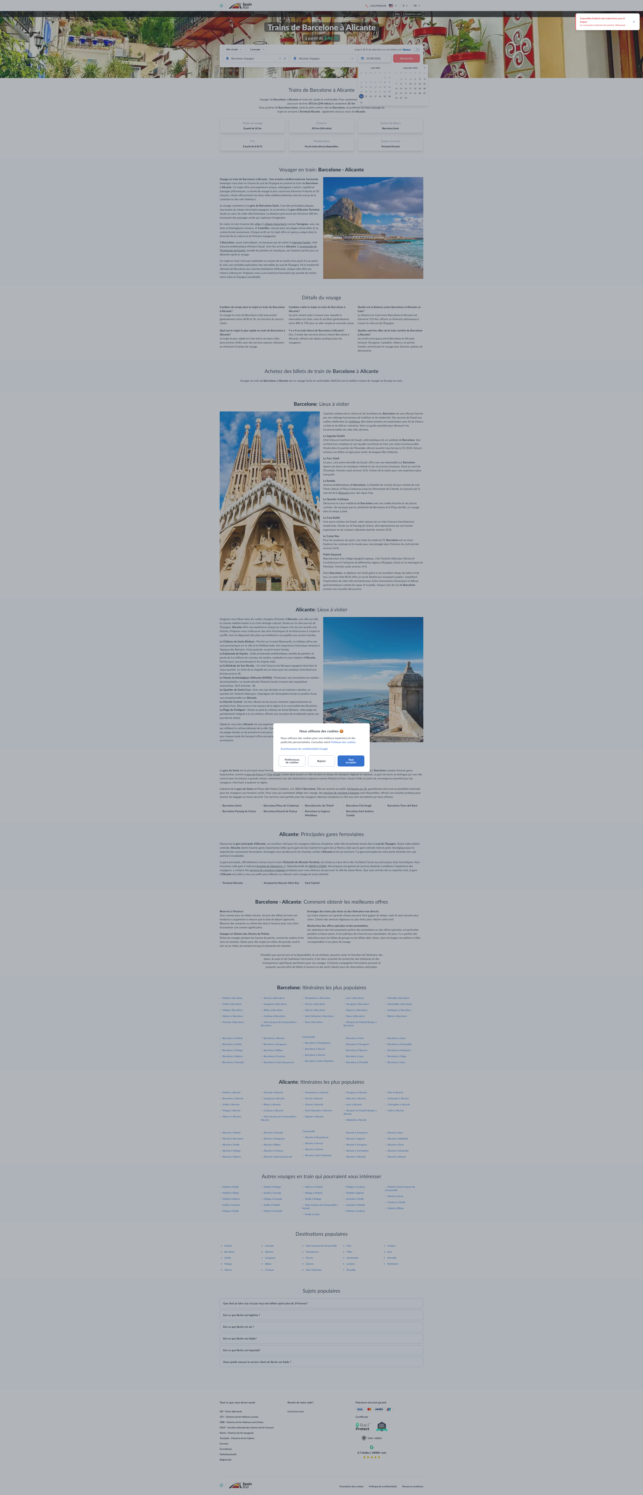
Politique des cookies (343, 742)
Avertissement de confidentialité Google (304, 748)
